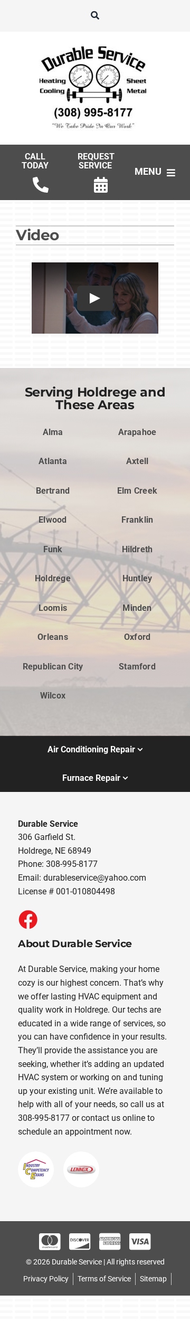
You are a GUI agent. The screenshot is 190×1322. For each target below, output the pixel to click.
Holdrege (53, 578)
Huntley (137, 578)
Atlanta (53, 461)
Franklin (137, 520)
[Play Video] (95, 298)
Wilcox (52, 696)
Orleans (52, 637)
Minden (136, 608)
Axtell (137, 461)
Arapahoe (137, 432)
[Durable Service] (95, 46)
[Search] (95, 16)
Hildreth (137, 549)
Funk (53, 549)
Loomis (53, 608)
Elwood (52, 520)
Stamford (137, 667)
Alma (53, 432)
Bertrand (53, 491)
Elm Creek (137, 491)
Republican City (53, 667)
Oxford (137, 637)
